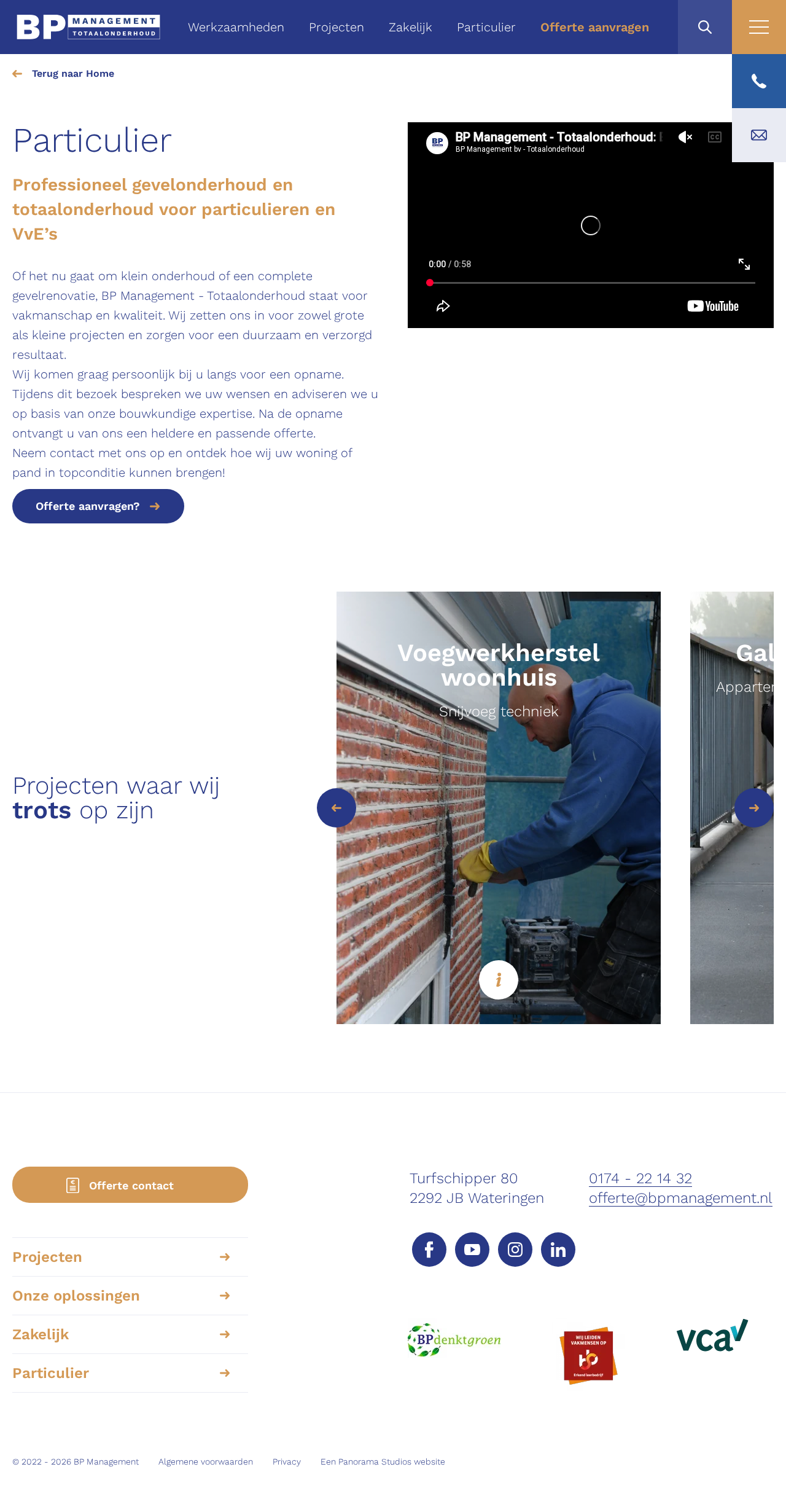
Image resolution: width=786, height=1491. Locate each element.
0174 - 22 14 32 (640, 1178)
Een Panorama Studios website (383, 1461)
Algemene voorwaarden (205, 1461)
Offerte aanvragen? (88, 505)
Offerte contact (131, 1185)
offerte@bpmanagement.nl (680, 1198)
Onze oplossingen (76, 1295)
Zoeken (705, 27)
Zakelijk (410, 27)
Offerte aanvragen (594, 27)
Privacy (287, 1461)
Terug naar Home (73, 73)
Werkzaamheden (236, 27)
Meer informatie (498, 980)
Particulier (486, 27)
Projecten (336, 27)
